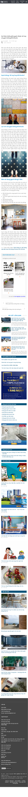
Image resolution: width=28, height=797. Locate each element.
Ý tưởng (23, 780)
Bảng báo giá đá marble (8, 407)
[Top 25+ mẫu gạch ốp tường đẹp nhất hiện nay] (20, 267)
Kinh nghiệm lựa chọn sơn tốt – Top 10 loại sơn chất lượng (12, 510)
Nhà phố (3, 750)
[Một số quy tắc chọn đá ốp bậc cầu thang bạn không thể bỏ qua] (8, 283)
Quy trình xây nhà (13, 1)
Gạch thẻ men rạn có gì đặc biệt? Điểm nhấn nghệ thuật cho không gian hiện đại (18, 319)
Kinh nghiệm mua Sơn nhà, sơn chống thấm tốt (13, 739)
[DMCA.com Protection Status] (6, 768)
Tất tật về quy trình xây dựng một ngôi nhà (12, 561)
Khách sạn (3, 756)
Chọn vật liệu (17, 1)
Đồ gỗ (2, 737)
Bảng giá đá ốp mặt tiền (8, 414)
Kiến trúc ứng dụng (6, 745)
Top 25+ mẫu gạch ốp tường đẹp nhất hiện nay (19, 275)
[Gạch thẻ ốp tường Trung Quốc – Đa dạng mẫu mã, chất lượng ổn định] (6, 331)
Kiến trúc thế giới (5, 748)
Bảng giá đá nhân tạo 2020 (8, 410)
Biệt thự (3, 754)
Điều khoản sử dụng (6, 709)
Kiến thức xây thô (5, 719)
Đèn (2, 733)
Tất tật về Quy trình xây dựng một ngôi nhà (12, 368)
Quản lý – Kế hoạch (9, 780)
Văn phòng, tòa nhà (6, 752)
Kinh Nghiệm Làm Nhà (19, 296)
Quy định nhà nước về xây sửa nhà (9, 723)
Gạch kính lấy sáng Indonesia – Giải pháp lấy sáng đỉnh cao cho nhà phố (18, 338)
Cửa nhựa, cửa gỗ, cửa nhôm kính (9, 731)
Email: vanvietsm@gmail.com (8, 713)
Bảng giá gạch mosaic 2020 (8, 408)
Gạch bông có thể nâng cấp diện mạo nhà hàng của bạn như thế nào (14, 248)
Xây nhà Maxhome (5, 760)
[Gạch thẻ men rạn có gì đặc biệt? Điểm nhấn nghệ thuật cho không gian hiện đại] (6, 322)
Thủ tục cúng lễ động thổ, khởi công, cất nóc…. (12, 586)
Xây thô (6, 782)
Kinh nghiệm (17, 780)
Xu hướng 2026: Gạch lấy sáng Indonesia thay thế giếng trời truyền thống (13, 694)
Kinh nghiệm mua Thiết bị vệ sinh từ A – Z (11, 740)
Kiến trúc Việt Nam (6, 747)
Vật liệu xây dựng (5, 721)
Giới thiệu (3, 707)
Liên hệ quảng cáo (5, 711)
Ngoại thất (4, 729)
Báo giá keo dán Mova (7, 412)
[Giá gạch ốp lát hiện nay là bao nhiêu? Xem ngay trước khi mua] (6, 351)
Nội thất (3, 727)
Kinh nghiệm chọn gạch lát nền (9, 359)
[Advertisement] (14, 18)
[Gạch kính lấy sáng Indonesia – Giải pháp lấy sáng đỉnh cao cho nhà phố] (6, 341)
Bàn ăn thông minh (6, 764)
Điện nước (3, 735)
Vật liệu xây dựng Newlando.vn (8, 762)
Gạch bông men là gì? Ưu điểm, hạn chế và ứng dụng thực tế (12, 610)
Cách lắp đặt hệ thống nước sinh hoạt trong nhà (13, 536)
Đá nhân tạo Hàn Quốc (7, 416)
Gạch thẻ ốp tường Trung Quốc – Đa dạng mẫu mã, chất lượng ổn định (18, 329)
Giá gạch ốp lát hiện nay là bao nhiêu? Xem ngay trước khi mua (18, 348)
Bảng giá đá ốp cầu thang (8, 418)
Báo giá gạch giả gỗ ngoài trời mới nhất (11, 631)
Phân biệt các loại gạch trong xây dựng (11, 362)
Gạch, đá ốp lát (7, 42)
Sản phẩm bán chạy (9, 255)
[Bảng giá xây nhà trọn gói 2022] (8, 267)
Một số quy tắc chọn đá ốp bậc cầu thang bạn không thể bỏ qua (8, 291)
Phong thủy (15, 783)
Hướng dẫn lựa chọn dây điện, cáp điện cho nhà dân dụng (12, 483)
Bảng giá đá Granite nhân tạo (9, 420)
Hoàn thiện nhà (22, 782)
